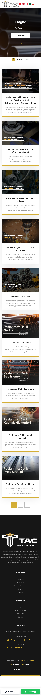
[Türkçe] (20, 4)
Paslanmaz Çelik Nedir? (20, 342)
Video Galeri (20, 614)
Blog (20, 607)
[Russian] (33, 4)
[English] (23, 4)
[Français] (26, 4)
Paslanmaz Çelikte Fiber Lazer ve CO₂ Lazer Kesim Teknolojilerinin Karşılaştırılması (20, 100)
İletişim (20, 44)
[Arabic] (30, 4)
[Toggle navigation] (37, 3)
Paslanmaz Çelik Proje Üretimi (20, 484)
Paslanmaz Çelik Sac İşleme (20, 389)
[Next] (27, 505)
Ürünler (20, 589)
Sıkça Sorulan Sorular (20, 586)
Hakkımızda (20, 35)
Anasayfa (19, 59)
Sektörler (20, 592)
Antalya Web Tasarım (27, 661)
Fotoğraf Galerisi (20, 610)
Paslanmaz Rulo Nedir (20, 296)
